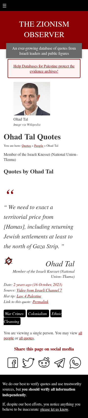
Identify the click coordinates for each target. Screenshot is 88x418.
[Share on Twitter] (28, 367)
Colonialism (38, 313)
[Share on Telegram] (60, 367)
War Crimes (14, 313)
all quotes (26, 337)
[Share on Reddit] (44, 367)
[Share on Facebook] (13, 367)
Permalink (40, 301)
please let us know (54, 409)
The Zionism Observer (44, 28)
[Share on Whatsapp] (75, 367)
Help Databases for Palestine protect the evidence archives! (44, 68)
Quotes (26, 145)
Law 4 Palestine (29, 295)
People (38, 145)
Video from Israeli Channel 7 (39, 290)
